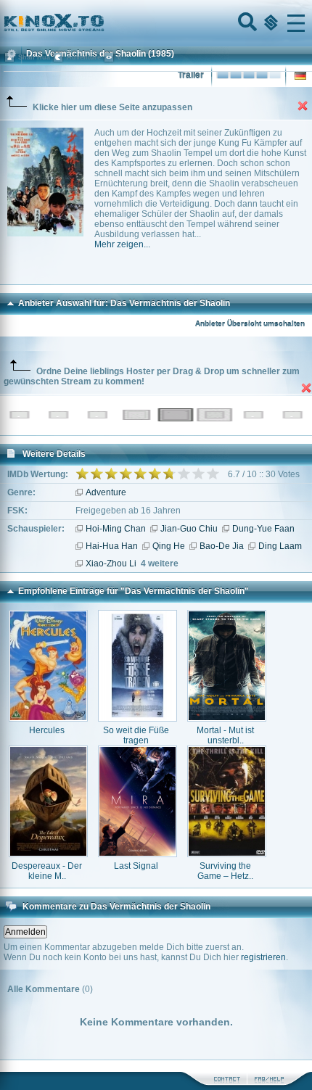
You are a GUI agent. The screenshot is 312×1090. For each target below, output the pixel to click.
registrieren (263, 957)
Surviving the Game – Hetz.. (225, 871)
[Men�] (296, 23)
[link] (156, 23)
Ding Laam (280, 546)
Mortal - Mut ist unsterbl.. (225, 735)
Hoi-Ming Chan (116, 529)
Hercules (47, 730)
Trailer (191, 75)
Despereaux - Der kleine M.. (47, 871)
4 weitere (159, 563)
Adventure (106, 492)
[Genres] (269, 23)
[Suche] (246, 23)
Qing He (168, 546)
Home (103, 23)
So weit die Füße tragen (136, 735)
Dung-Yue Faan (263, 529)
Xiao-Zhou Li (111, 563)
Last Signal (136, 866)
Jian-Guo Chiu (189, 529)
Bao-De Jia (222, 546)
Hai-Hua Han (112, 546)
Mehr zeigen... (122, 244)
